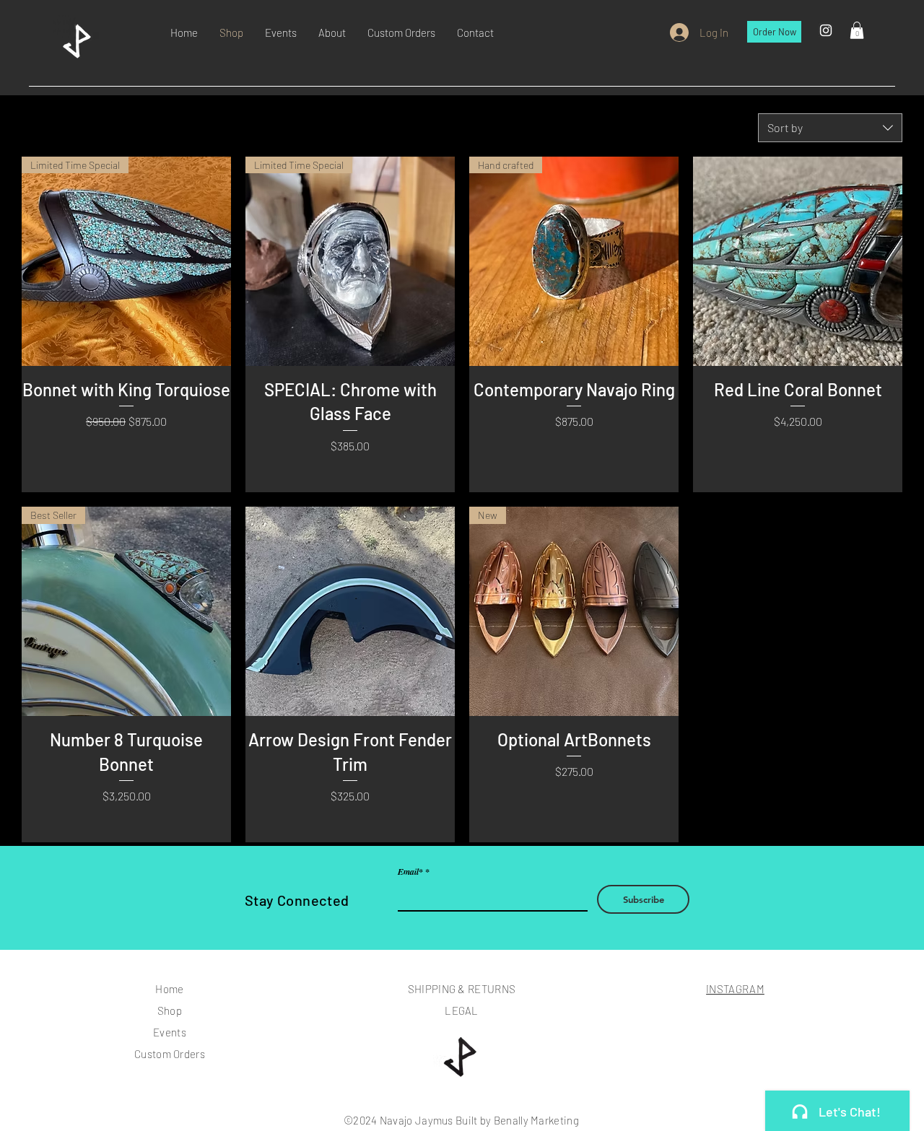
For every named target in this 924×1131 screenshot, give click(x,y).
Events (169, 1032)
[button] (857, 30)
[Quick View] (797, 261)
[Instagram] (826, 30)
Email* (410, 872)
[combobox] (830, 127)
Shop (169, 1010)
